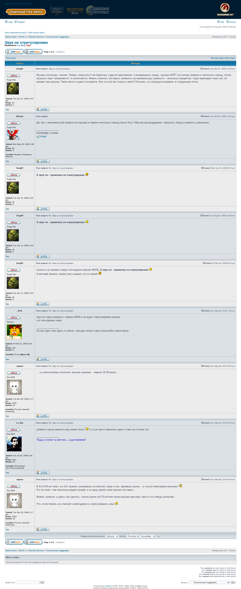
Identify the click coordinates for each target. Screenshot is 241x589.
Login (10, 22)
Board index (11, 37)
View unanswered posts (16, 32)
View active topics (36, 32)
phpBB (108, 586)
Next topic (230, 58)
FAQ (222, 22)
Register (21, 22)
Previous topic (217, 58)
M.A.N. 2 (23, 37)
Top (7, 110)
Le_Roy (21, 45)
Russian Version (36, 37)
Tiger (28, 45)
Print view (11, 58)
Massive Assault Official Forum (18, 4)
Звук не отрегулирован (26, 42)
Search (232, 22)
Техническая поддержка (57, 37)
